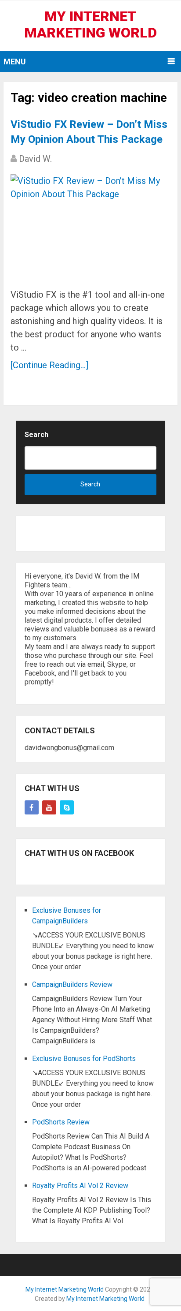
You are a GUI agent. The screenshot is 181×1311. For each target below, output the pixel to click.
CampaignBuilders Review (72, 984)
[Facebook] (32, 807)
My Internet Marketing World (90, 24)
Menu (15, 61)
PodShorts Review (61, 1122)
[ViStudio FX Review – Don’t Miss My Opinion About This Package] (90, 227)
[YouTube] (49, 807)
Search (36, 434)
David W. (35, 158)
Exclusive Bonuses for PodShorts (84, 1058)
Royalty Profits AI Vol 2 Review (80, 1185)
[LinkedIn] (67, 807)
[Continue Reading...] (49, 365)
